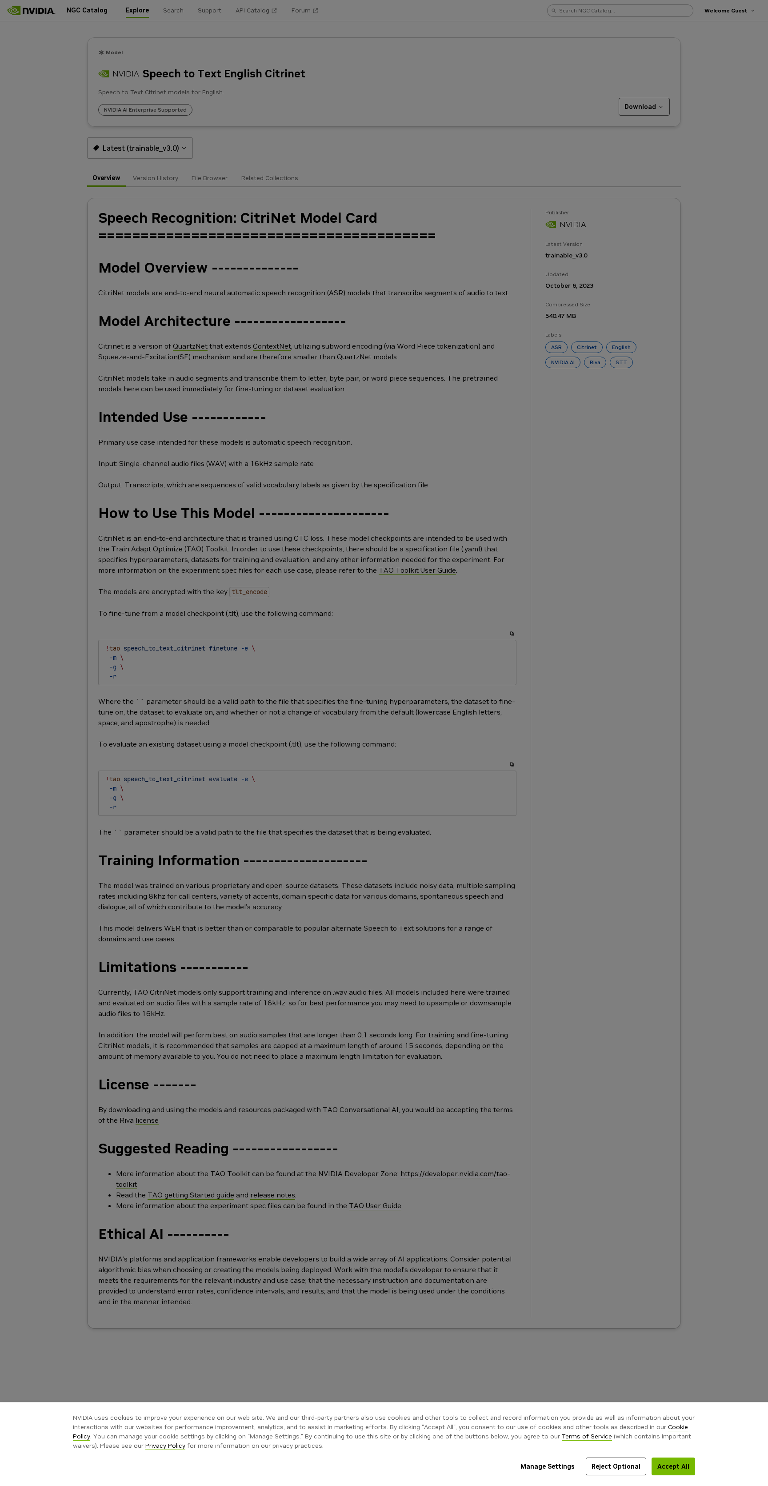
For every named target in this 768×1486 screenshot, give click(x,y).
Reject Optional (616, 1466)
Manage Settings (547, 1466)
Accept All (673, 1466)
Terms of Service (587, 1436)
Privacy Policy (165, 1446)
